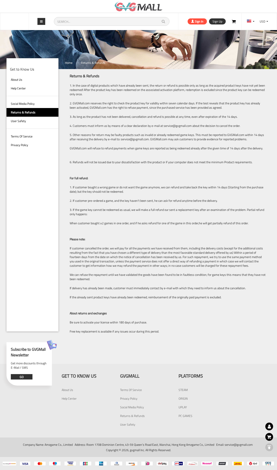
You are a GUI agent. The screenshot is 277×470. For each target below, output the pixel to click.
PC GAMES (185, 415)
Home (68, 62)
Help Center (18, 88)
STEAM (183, 390)
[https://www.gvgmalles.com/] (138, 6)
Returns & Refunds (23, 112)
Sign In (198, 21)
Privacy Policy (19, 145)
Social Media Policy (23, 103)
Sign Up (217, 21)
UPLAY (183, 407)
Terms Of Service (21, 136)
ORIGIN (183, 398)
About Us (16, 79)
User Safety (18, 121)
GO (22, 377)
